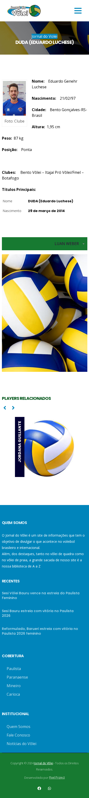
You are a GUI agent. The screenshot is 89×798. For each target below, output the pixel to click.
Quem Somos (18, 726)
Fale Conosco (18, 735)
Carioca (13, 694)
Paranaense (17, 677)
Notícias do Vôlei (21, 743)
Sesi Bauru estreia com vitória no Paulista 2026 (38, 613)
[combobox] (44, 243)
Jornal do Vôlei (43, 763)
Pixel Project (57, 777)
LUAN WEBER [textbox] (67, 243)
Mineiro (14, 685)
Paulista (14, 668)
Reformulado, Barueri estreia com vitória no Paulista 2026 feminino (40, 631)
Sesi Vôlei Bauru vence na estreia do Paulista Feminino (41, 595)
